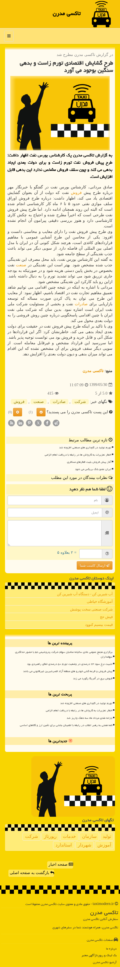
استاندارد (64, 845)
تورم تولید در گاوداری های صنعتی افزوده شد (85, 447)
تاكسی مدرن (67, 13)
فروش (76, 193)
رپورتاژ (50, 836)
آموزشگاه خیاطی (100, 601)
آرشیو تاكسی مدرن (105, 962)
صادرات (81, 304)
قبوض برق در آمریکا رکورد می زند (92, 678)
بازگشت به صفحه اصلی (30, 873)
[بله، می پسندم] (41, 412)
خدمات (69, 836)
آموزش (104, 845)
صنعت (21, 265)
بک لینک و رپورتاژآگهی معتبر (99, 955)
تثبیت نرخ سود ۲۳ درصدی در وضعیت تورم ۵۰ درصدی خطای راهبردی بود (69, 664)
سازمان (89, 836)
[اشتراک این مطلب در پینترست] (29, 422)
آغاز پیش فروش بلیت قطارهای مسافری (89, 462)
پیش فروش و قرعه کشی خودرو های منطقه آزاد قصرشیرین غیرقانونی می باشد (67, 671)
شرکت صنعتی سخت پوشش (91, 609)
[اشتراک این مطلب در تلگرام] (56, 422)
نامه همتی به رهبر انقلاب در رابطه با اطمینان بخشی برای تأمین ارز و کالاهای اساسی (66, 725)
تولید (107, 836)
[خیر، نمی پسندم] (17, 412)
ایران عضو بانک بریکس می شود (93, 469)
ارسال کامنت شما (93, 565)
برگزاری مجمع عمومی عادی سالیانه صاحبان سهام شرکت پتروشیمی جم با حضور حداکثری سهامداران (63, 654)
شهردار (84, 845)
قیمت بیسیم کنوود (99, 624)
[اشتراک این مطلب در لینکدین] (20, 422)
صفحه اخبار (59, 864)
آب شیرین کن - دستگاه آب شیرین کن (85, 594)
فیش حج (106, 617)
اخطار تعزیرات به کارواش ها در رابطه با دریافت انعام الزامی (78, 454)
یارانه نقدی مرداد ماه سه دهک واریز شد (89, 718)
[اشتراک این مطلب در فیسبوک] (47, 422)
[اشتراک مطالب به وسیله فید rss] (11, 422)
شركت (80, 402)
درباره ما (111, 948)
